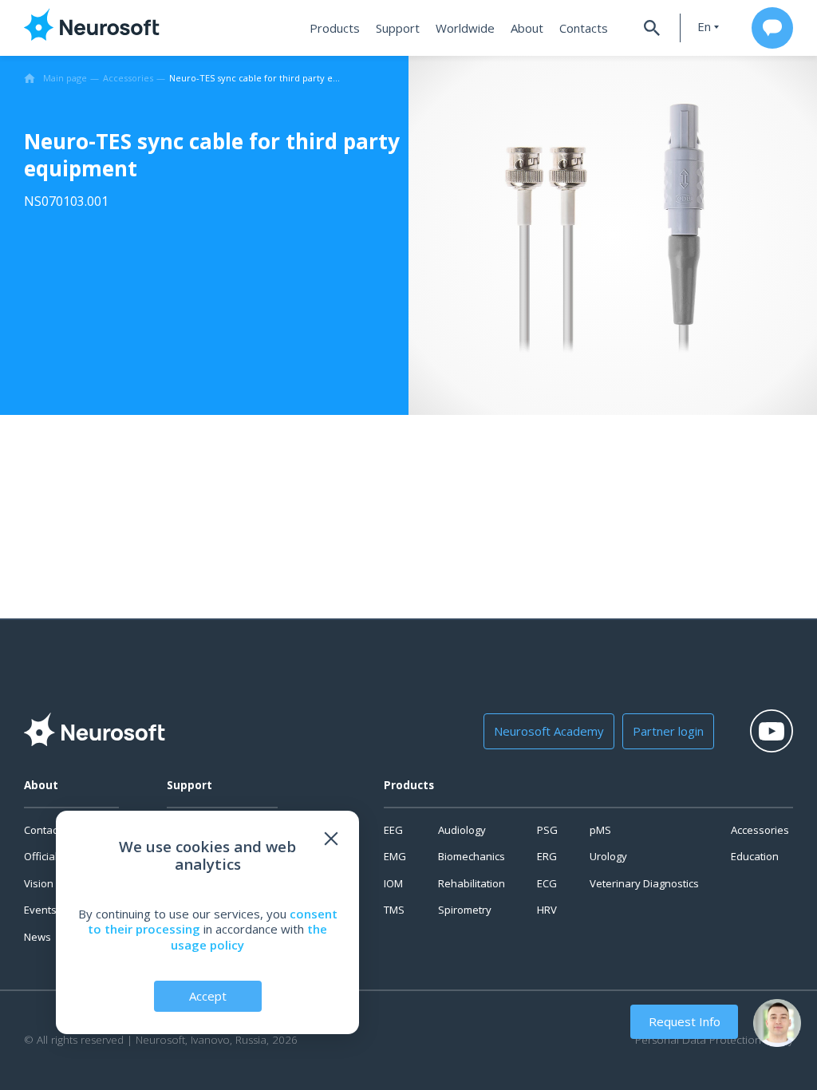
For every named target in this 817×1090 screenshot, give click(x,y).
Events (40, 909)
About (527, 28)
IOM (393, 883)
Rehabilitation (471, 883)
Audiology (462, 830)
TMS (394, 909)
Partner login (668, 731)
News (37, 937)
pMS (600, 830)
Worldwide (465, 28)
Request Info (684, 1021)
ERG (547, 856)
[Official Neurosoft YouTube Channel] (771, 730)
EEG (393, 830)
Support (398, 28)
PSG (547, 830)
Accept (208, 996)
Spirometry (464, 909)
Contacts (583, 28)
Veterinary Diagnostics (644, 883)
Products (335, 28)
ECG (547, 883)
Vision (38, 883)
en (704, 27)
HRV (547, 909)
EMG (395, 856)
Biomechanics (471, 856)
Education (755, 856)
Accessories (760, 830)
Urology (608, 856)
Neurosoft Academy (549, 731)
